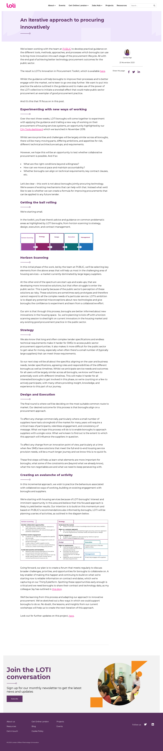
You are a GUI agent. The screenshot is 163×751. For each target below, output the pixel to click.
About (51, 5)
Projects (109, 5)
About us (11, 722)
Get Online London (78, 5)
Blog (34, 726)
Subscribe (14, 699)
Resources (122, 5)
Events (62, 5)
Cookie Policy (37, 731)
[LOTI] (11, 5)
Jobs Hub (96, 5)
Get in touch (12, 731)
